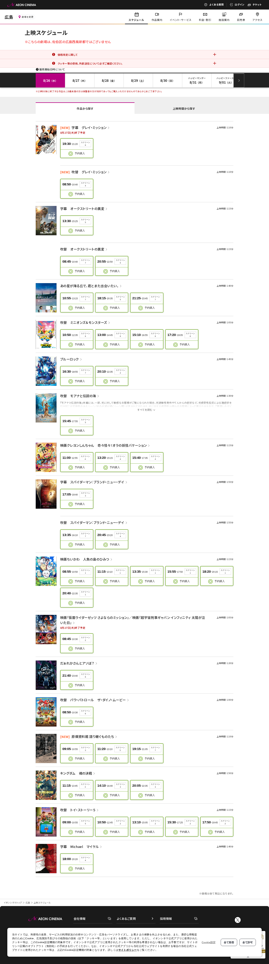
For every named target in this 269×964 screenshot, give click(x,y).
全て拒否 (229, 942)
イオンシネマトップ (13, 902)
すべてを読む (144, 409)
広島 (28, 902)
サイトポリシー (127, 949)
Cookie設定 (209, 942)
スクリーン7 (85, 261)
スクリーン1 (85, 571)
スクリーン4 (85, 184)
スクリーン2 (120, 371)
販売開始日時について (52, 69)
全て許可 (247, 942)
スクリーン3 (85, 494)
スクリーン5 (85, 221)
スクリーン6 (85, 143)
